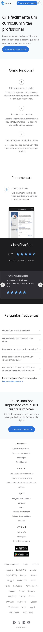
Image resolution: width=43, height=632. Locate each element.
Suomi (21, 591)
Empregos (21, 457)
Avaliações (21, 536)
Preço (21, 507)
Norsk (33, 580)
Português (17, 586)
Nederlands (22, 580)
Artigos (22, 487)
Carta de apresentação (21, 453)
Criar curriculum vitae (21, 449)
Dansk (25, 564)
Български (21, 602)
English (10, 570)
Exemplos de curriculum (21, 478)
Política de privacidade (21, 516)
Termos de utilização (21, 512)
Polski (7, 586)
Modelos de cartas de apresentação (21, 482)
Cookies (21, 520)
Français (23, 575)
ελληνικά (10, 602)
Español (33, 570)
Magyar (10, 580)
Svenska (31, 591)
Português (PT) (32, 586)
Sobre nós (21, 532)
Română (11, 591)
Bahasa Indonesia (12, 564)
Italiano (34, 575)
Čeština (32, 596)
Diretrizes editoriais (21, 541)
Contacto (21, 503)
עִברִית (24, 607)
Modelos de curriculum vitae (21, 473)
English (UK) (21, 570)
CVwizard (24, 627)
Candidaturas (21, 462)
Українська (13, 607)
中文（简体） (14, 612)
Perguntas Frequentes (11, 381)
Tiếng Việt (12, 596)
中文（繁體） (28, 612)
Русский (33, 602)
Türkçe (22, 596)
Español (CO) (11, 575)
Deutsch (35, 564)
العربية (32, 607)
